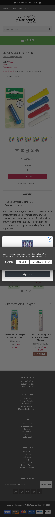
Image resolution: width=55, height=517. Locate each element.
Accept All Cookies (41, 261)
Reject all (23, 261)
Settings (9, 261)
